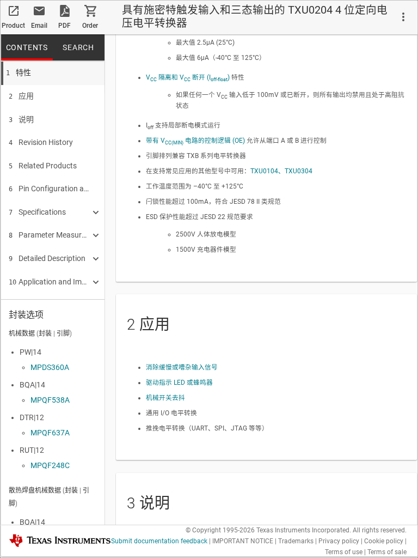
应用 (21, 96)
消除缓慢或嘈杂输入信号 (182, 367)
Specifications (37, 212)
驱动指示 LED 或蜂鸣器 (179, 382)
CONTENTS (27, 47)
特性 (18, 72)
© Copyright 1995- (220, 530)
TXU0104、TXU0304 (281, 171)
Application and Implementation (49, 281)
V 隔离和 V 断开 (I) (188, 77)
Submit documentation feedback (159, 541)
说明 (21, 119)
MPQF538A (50, 400)
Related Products (43, 165)
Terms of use (343, 552)
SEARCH (78, 47)
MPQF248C (50, 465)
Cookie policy (383, 541)
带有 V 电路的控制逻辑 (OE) (195, 140)
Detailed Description (47, 258)
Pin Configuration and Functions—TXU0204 (49, 188)
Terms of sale (387, 552)
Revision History (41, 142)
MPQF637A (50, 432)
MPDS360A (49, 367)
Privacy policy (338, 541)
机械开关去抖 (165, 398)
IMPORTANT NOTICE (242, 541)
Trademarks (296, 541)
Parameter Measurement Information (49, 235)
